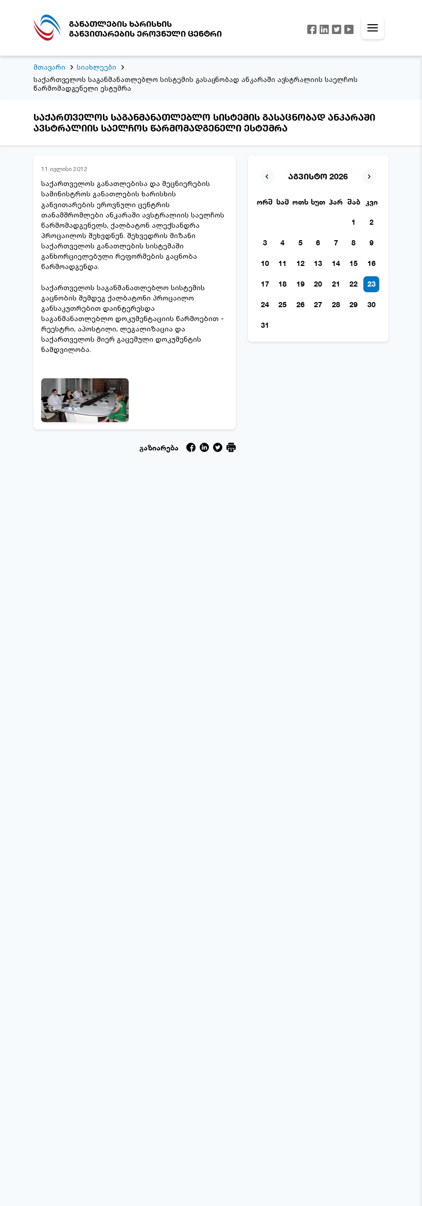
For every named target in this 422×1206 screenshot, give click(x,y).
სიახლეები (96, 67)
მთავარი (49, 67)
